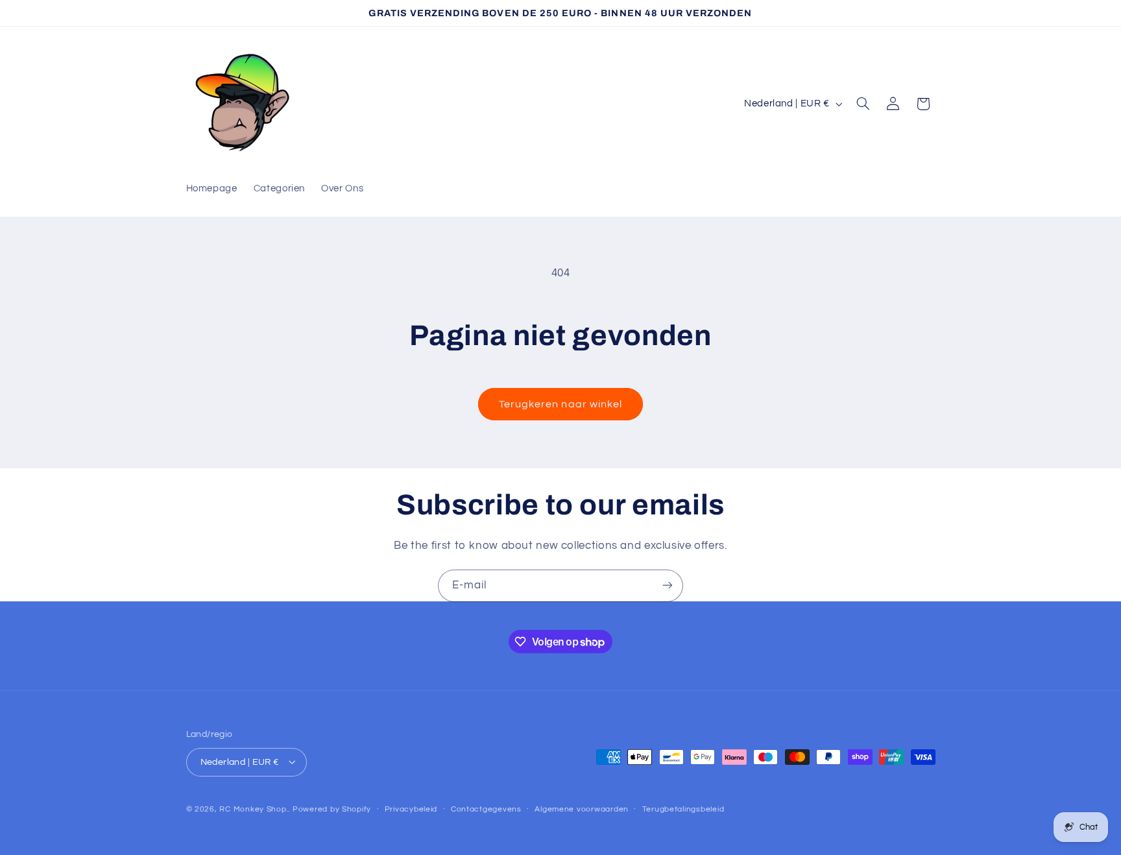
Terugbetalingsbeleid (683, 809)
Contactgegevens (486, 809)
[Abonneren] (667, 585)
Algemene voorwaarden (582, 809)
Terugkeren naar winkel (560, 404)
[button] (863, 104)
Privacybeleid (411, 809)
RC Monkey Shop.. (254, 808)
